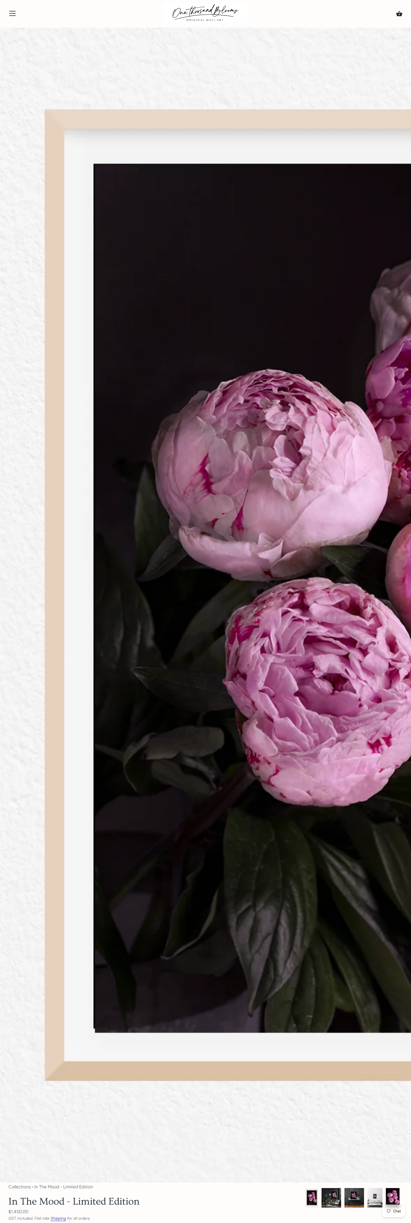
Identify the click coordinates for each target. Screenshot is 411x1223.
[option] (311, 1199)
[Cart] (399, 13)
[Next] (402, 1199)
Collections (19, 1186)
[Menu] (12, 15)
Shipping (58, 1218)
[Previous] (305, 1199)
